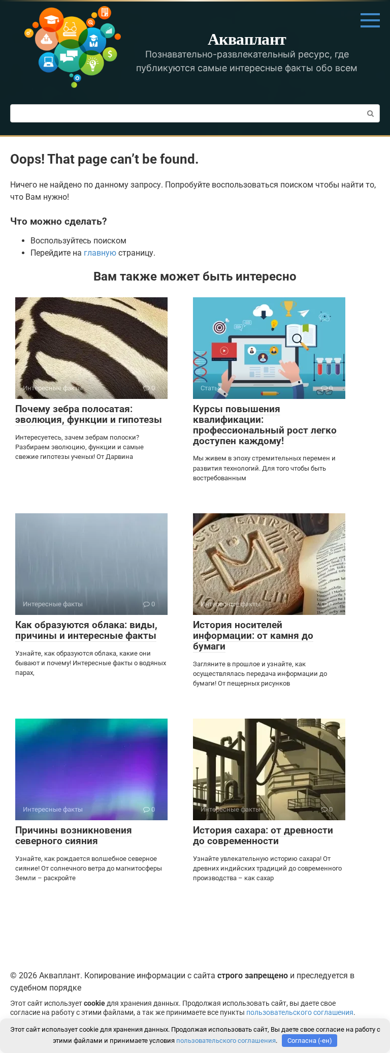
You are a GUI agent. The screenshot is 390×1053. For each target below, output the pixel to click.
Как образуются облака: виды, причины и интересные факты (86, 630)
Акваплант (247, 38)
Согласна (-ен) (309, 1040)
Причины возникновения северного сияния (73, 835)
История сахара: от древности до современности (263, 835)
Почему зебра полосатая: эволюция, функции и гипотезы (88, 414)
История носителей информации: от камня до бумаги (253, 635)
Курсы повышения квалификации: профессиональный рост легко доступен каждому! (265, 425)
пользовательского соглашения (299, 1012)
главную (100, 253)
